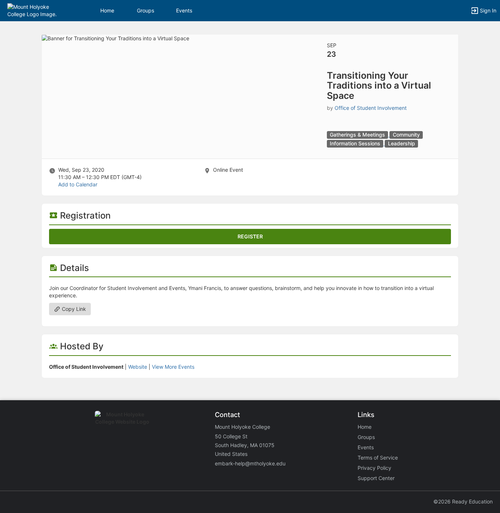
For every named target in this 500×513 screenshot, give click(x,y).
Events (184, 10)
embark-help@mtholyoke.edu (250, 463)
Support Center (376, 478)
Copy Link (73, 309)
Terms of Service (378, 457)
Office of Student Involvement (371, 108)
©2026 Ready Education (463, 501)
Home (365, 427)
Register (250, 236)
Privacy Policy (374, 468)
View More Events (173, 367)
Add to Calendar (77, 184)
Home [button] (107, 10)
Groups (145, 10)
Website (137, 367)
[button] (37, 10)
